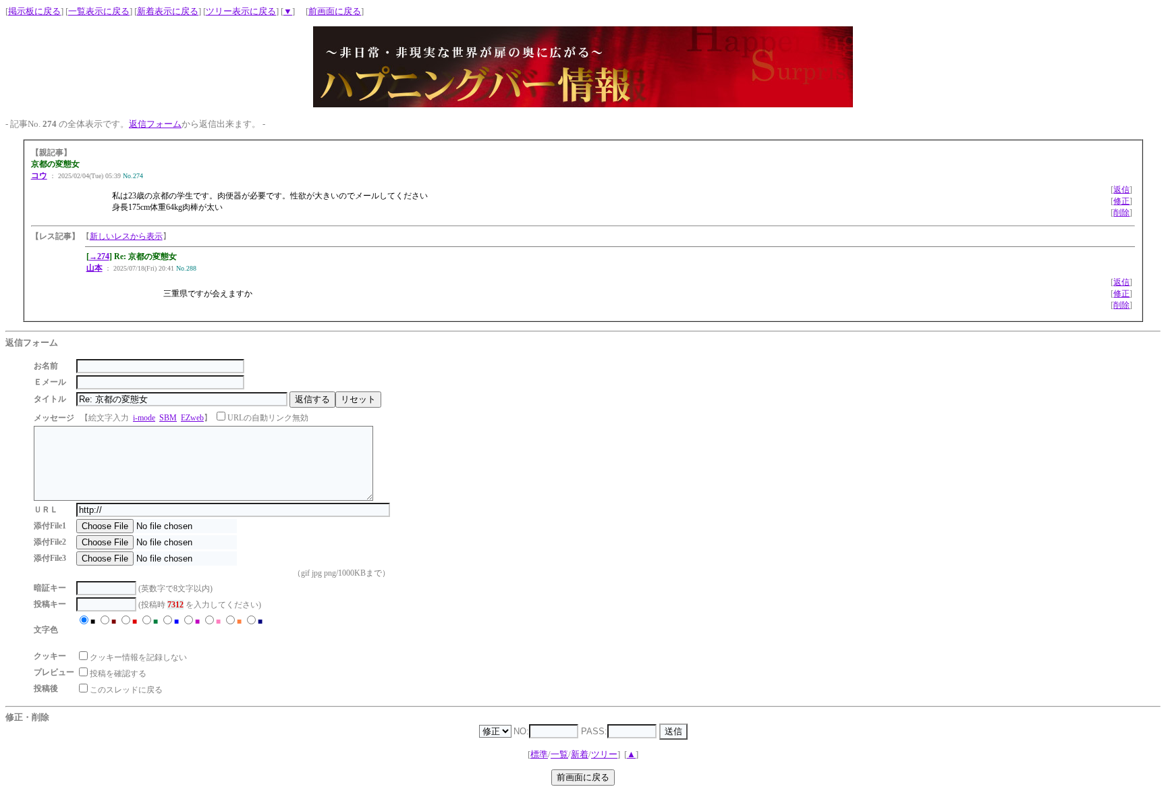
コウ (39, 175)
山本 (94, 268)
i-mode (144, 417)
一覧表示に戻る (99, 11)
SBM (168, 417)
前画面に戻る (334, 11)
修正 (1121, 201)
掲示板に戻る (34, 11)
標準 (539, 754)
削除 (1121, 212)
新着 (579, 754)
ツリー (604, 754)
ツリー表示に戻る (241, 11)
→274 (99, 256)
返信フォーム (155, 124)
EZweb (192, 417)
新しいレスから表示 (126, 236)
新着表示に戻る (167, 11)
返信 (1121, 189)
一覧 (559, 754)
